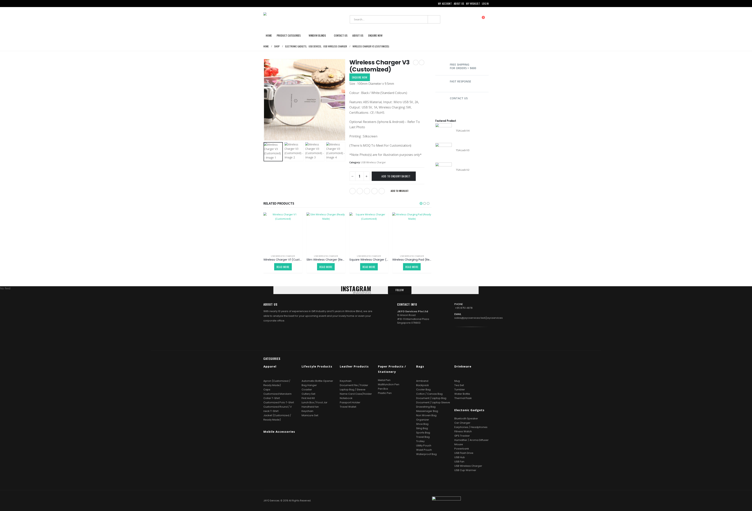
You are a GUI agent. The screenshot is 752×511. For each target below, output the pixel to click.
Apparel (269, 366)
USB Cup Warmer (465, 470)
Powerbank (461, 449)
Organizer (422, 420)
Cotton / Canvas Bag (429, 394)
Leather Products (354, 366)
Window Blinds (317, 35)
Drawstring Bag (426, 407)
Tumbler (459, 389)
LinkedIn (367, 191)
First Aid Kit (308, 398)
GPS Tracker (462, 436)
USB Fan (459, 461)
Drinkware (462, 366)
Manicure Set (310, 415)
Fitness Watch (463, 431)
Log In (485, 3)
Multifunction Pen (388, 384)
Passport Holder (350, 402)
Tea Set (459, 385)
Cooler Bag (423, 389)
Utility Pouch (423, 445)
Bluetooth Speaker (466, 418)
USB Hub (459, 457)
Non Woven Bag (426, 415)
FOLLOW (400, 290)
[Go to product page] (283, 231)
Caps (266, 389)
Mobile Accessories (279, 431)
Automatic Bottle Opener (317, 381)
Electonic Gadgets (469, 410)
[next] (421, 62)
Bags (420, 366)
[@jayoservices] (478, 337)
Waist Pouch (424, 450)
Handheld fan (310, 407)
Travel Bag (423, 437)
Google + (374, 191)
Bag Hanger (309, 385)
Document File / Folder (354, 385)
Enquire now (375, 35)
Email (382, 191)
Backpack (422, 385)
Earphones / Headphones (470, 427)
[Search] (434, 19)
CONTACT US (459, 98)
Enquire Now (359, 77)
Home (269, 35)
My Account (445, 3)
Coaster (307, 389)
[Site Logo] (287, 19)
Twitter (360, 191)
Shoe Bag (422, 424)
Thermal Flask (463, 398)
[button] (264, 100)
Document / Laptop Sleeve (433, 402)
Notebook (346, 398)
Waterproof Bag (426, 454)
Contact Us (340, 35)
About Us (459, 3)
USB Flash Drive (463, 453)
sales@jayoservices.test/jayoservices (478, 318)
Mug (457, 381)
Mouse (458, 444)
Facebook (352, 191)
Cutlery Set (308, 394)
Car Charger (462, 423)
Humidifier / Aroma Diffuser (471, 440)
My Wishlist (473, 3)
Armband (422, 381)
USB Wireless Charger (373, 162)
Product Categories (289, 35)
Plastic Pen (385, 393)
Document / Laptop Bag (431, 398)
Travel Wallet (348, 407)
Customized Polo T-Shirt (278, 402)
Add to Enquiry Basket (395, 176)
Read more (283, 267)
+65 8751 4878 (464, 308)
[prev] (415, 62)
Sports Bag (423, 432)
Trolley (420, 441)
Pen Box (383, 389)
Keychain (307, 411)
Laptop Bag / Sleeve (352, 389)
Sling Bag (422, 428)
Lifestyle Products (317, 366)
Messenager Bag (427, 411)
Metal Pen (384, 380)
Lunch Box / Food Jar (314, 402)
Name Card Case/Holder (356, 394)
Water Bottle (462, 394)
